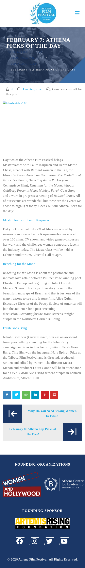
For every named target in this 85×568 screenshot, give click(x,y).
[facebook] (20, 541)
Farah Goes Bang (15, 328)
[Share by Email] (54, 395)
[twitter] (49, 541)
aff (13, 89)
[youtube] (64, 541)
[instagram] (34, 541)
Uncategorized (33, 89)
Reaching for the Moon (19, 264)
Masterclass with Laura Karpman (26, 220)
